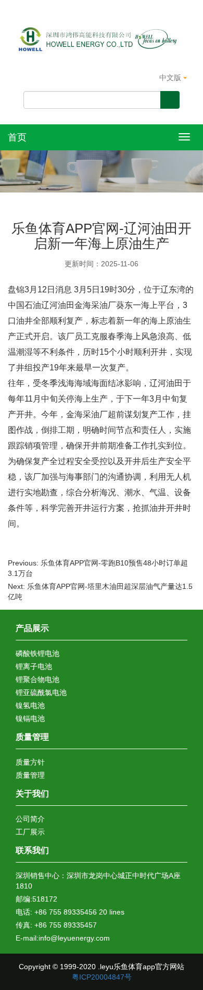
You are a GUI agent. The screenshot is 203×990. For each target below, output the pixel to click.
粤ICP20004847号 (102, 977)
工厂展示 (30, 832)
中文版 (171, 77)
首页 (17, 137)
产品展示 (32, 628)
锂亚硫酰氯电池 (41, 692)
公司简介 (30, 819)
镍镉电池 (30, 718)
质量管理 (32, 736)
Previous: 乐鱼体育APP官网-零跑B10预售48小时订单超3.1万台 (98, 568)
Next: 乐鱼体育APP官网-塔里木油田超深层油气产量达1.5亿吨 (100, 591)
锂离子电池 (34, 666)
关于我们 (32, 793)
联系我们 (32, 850)
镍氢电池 (30, 705)
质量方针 (30, 762)
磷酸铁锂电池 (37, 653)
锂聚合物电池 (37, 679)
